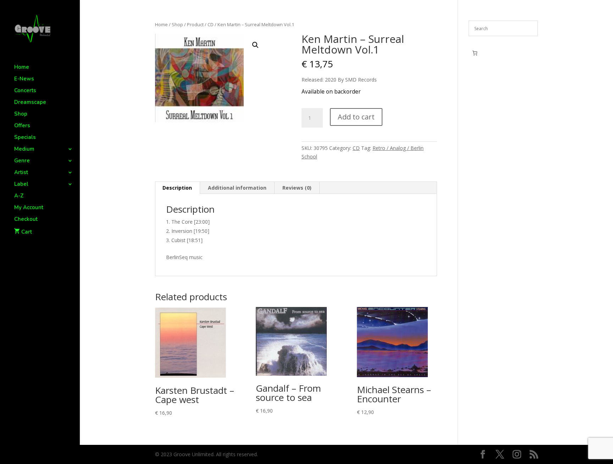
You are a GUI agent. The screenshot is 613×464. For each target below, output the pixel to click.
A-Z (19, 196)
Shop (20, 114)
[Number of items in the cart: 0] (475, 53)
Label (21, 184)
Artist (21, 173)
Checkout (26, 220)
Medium (24, 149)
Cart (26, 231)
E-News (24, 79)
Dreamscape (30, 103)
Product (195, 24)
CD (211, 24)
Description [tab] (177, 187)
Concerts (25, 91)
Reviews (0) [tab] (296, 187)
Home (21, 68)
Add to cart (356, 117)
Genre (22, 161)
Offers (22, 126)
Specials (25, 138)
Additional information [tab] (237, 187)
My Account (28, 208)
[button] (255, 45)
